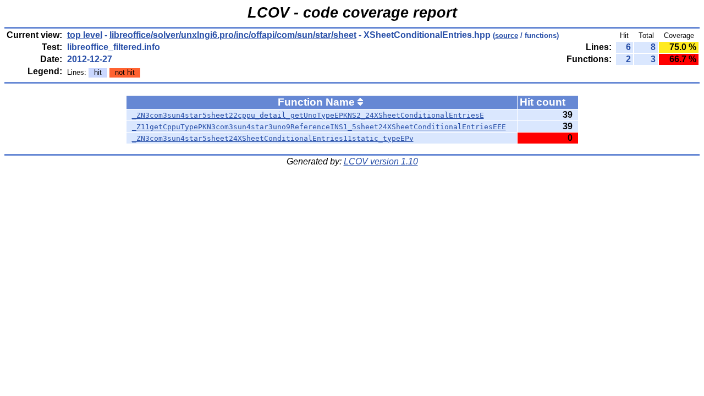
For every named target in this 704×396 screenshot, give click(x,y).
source (506, 35)
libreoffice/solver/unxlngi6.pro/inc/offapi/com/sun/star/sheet (232, 35)
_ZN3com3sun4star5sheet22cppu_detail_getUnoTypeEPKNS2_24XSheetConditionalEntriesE (308, 115)
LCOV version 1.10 (381, 161)
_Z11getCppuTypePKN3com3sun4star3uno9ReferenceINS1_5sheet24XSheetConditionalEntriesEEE (319, 127)
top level (84, 35)
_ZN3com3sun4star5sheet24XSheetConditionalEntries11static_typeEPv (273, 138)
